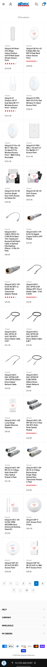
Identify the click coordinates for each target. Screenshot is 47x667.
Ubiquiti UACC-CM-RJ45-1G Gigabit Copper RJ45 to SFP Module (34, 235)
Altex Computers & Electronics (26, 655)
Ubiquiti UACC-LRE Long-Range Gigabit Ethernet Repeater (12, 424)
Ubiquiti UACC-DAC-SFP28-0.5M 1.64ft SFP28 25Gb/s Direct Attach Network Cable (13, 380)
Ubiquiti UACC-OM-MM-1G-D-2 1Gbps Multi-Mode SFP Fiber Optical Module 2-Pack (12, 472)
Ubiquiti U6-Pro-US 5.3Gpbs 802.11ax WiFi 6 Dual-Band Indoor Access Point (34, 53)
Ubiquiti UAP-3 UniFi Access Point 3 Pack (33, 522)
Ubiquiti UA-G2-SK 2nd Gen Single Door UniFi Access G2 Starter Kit (12, 194)
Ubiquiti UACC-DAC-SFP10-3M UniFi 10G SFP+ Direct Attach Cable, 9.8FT (34, 336)
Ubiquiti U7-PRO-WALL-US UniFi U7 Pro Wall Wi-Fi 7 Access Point (33, 149)
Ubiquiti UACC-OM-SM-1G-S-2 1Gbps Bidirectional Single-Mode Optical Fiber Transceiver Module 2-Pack (34, 475)
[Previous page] (4, 583)
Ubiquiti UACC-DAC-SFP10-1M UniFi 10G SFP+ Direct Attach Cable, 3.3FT (13, 336)
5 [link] (36, 583)
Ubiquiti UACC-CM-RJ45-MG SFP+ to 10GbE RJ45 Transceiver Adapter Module (12, 289)
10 (27, 590)
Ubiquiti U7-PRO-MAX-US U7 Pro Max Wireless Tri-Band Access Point (34, 101)
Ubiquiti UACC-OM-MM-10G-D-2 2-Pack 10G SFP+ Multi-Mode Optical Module (34, 425)
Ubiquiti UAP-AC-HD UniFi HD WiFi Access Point (12, 565)
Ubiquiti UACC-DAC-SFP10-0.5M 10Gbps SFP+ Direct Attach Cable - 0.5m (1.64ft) (34, 289)
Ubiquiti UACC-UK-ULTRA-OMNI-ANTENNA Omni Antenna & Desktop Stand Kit (12, 524)
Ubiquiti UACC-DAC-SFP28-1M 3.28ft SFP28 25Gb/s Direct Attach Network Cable (32, 381)
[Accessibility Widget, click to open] (4, 663)
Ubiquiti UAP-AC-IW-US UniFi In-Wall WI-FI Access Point (34, 565)
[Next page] (33, 590)
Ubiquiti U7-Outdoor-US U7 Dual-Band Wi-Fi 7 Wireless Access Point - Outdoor (12, 103)
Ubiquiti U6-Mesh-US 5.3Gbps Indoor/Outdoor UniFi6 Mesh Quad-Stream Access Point (12, 54)
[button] (3, 4)
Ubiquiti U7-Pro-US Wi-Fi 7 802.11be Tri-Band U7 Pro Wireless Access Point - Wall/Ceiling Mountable (12, 151)
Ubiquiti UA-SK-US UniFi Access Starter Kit (33, 193)
